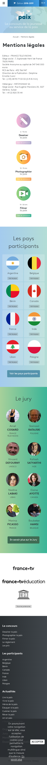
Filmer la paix (8, 639)
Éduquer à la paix (10, 708)
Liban (4, 680)
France (5, 673)
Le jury (23, 399)
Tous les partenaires (23, 606)
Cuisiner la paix (9, 711)
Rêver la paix (8, 715)
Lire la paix (7, 698)
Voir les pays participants (24, 374)
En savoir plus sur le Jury (23, 540)
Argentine (7, 660)
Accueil (16, 37)
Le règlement (8, 642)
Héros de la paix (9, 704)
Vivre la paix (8, 701)
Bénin (5, 667)
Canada (6, 670)
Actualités (8, 691)
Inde (4, 677)
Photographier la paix (12, 635)
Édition (24, 3)
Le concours (9, 626)
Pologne (6, 684)
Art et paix (7, 718)
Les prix (6, 646)
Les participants (12, 653)
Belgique (6, 663)
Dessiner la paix (9, 632)
